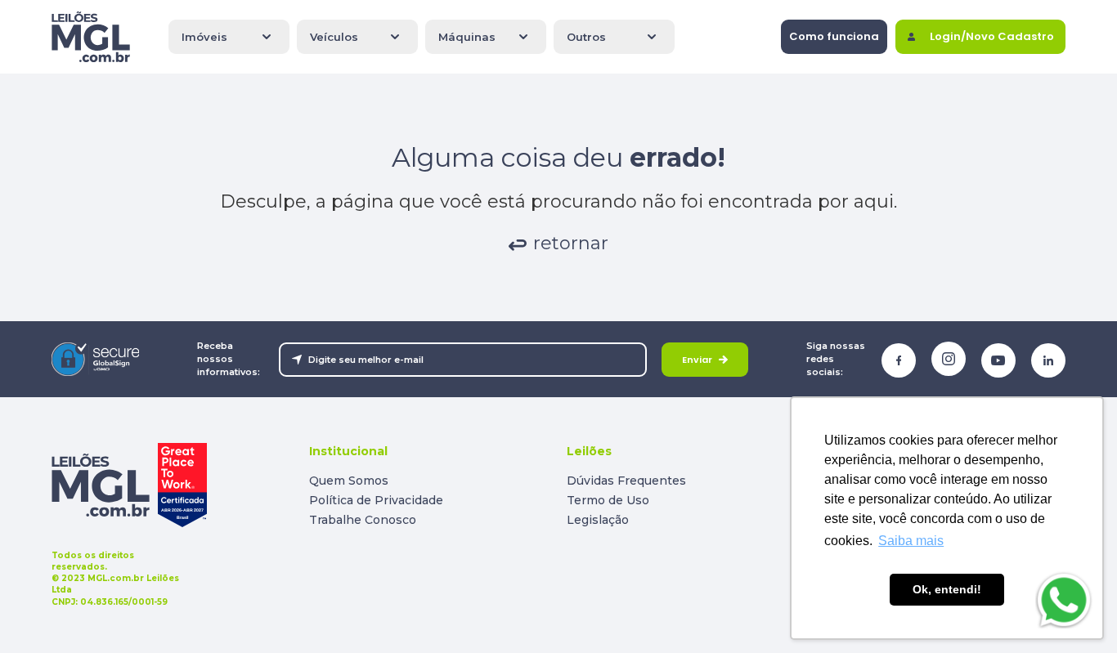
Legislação (598, 519)
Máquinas (467, 36)
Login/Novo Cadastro (992, 36)
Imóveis (204, 36)
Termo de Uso (608, 500)
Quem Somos (348, 480)
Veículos (334, 36)
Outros (586, 36)
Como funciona (834, 36)
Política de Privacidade (376, 500)
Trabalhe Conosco (362, 519)
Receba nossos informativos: (228, 358)
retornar (570, 243)
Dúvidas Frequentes (626, 480)
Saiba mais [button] (911, 541)
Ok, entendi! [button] (947, 589)
